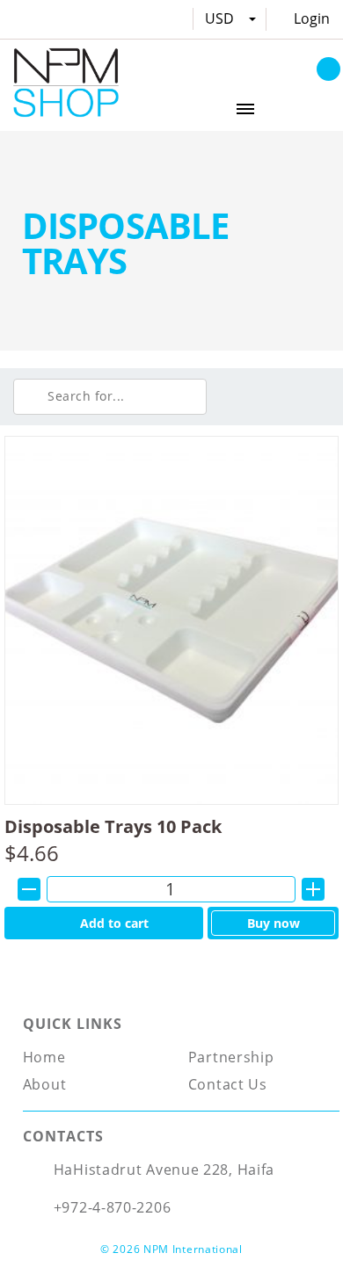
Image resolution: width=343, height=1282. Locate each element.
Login (312, 18)
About (45, 1084)
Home (44, 1057)
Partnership (231, 1057)
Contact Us (227, 1084)
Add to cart (114, 923)
